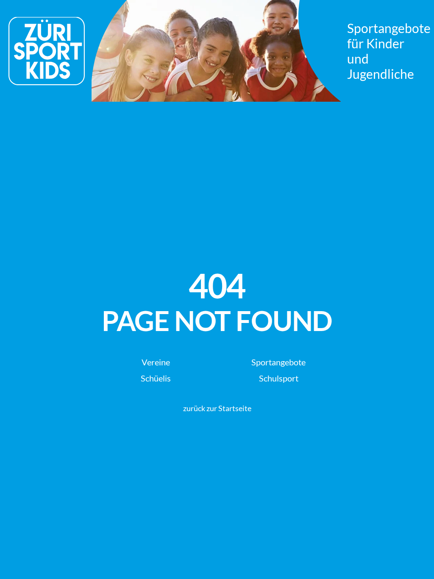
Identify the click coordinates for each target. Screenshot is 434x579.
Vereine (156, 362)
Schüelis (156, 378)
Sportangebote (278, 362)
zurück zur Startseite (217, 408)
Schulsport (278, 378)
